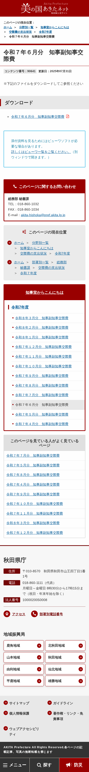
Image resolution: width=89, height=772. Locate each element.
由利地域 (13, 669)
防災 (78, 765)
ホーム (8, 27)
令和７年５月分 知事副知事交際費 (41, 414)
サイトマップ (19, 703)
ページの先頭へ (80, 750)
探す (47, 765)
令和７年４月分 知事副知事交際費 (41, 424)
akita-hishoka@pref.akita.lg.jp (43, 215)
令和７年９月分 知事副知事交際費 (41, 376)
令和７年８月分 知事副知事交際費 (41, 385)
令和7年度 (45, 31)
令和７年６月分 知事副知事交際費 (37, 116)
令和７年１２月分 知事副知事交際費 (43, 347)
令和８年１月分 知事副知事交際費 (41, 337)
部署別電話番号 (51, 614)
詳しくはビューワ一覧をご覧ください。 (41, 152)
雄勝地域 (54, 681)
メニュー (17, 765)
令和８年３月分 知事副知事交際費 (41, 318)
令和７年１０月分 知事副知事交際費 (43, 366)
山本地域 (13, 657)
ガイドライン (63, 703)
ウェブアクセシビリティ (24, 731)
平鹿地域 (13, 681)
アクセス (18, 614)
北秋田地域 (56, 645)
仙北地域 (54, 669)
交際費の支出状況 (20, 31)
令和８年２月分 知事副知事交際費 (41, 327)
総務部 (62, 262)
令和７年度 (28, 273)
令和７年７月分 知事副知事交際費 (41, 395)
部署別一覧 (40, 262)
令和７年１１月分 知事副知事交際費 (43, 356)
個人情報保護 (19, 713)
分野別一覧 (26, 27)
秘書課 (25, 268)
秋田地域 (54, 657)
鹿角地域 (13, 645)
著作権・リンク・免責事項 (68, 716)
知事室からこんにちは (55, 27)
